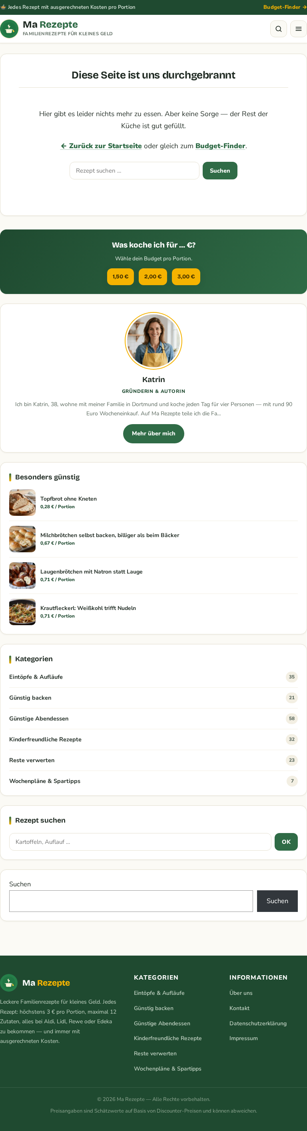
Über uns (241, 993)
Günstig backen (152, 698)
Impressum (243, 1038)
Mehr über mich (153, 433)
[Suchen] (278, 28)
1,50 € (120, 276)
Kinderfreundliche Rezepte (152, 739)
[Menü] (298, 28)
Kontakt (239, 1008)
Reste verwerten (152, 760)
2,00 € (152, 276)
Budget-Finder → (285, 7)
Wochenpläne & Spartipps (151, 781)
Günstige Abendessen (152, 718)
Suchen (220, 171)
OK (286, 842)
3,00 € (186, 276)
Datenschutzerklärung (258, 1023)
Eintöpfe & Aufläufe (152, 677)
